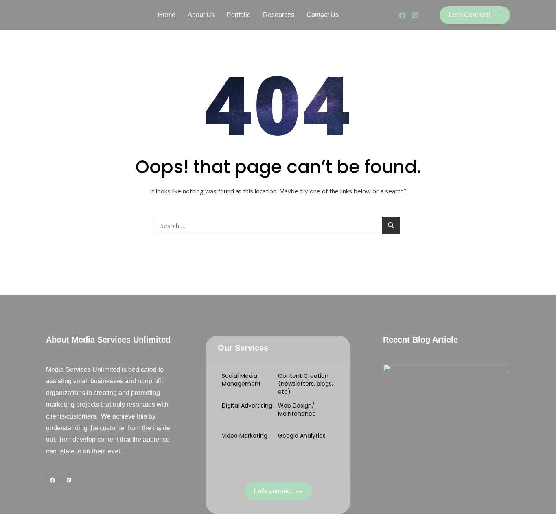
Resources (278, 14)
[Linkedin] (415, 15)
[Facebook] (402, 15)
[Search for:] (278, 225)
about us (201, 14)
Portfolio (239, 14)
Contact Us (322, 14)
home (166, 14)
